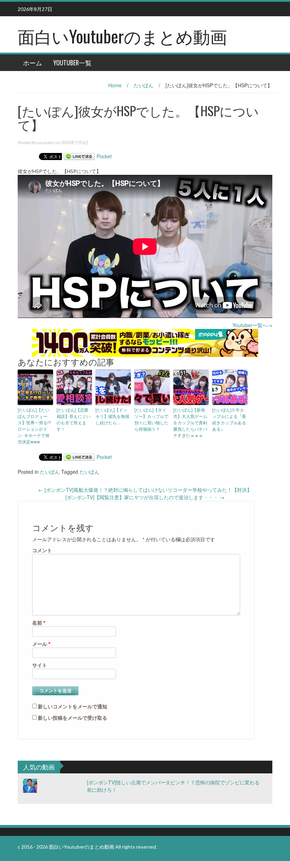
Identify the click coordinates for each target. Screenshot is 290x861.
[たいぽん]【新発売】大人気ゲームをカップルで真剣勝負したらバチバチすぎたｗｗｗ (190, 422)
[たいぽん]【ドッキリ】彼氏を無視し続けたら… (112, 416)
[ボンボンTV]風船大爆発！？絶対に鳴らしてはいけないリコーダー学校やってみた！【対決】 (145, 489)
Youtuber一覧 (72, 62)
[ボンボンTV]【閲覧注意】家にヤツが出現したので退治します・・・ (145, 497)
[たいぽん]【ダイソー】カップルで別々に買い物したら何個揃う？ (151, 419)
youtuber (45, 142)
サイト (39, 665)
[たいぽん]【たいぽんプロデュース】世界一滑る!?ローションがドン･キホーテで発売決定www (34, 425)
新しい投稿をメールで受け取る (72, 718)
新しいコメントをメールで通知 (72, 706)
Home (115, 85)
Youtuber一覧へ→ (252, 325)
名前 (39, 623)
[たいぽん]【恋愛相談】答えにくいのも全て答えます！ (74, 419)
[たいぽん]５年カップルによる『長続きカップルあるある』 (229, 419)
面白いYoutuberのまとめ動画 (122, 35)
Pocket (104, 156)
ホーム (32, 62)
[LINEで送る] (79, 156)
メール (41, 644)
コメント (42, 550)
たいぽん (143, 85)
